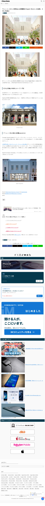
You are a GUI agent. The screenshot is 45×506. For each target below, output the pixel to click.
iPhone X (19, 480)
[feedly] (27, 255)
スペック (29, 484)
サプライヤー (20, 484)
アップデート (28, 482)
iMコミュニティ (18, 234)
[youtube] (25, 255)
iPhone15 (12, 480)
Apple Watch (34, 475)
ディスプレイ (13, 486)
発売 (32, 488)
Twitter (11, 482)
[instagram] (20, 255)
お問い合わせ (13, 495)
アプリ (35, 482)
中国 (41, 486)
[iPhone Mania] (5, 1)
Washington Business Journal (12, 192)
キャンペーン (11, 484)
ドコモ (28, 486)
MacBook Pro (33, 480)
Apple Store (25, 475)
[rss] (30, 255)
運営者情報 (7, 495)
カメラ (4, 484)
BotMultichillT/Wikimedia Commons (13, 193)
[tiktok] (22, 255)
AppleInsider (24, 192)
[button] (5, 48)
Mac (25, 480)
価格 (3, 488)
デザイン (22, 486)
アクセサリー (19, 482)
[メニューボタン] (44, 1)
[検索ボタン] (41, 1)
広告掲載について (22, 496)
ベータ (35, 486)
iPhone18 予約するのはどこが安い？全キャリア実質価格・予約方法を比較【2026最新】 (26, 209)
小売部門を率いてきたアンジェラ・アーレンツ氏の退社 (14, 144)
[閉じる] (43, 492)
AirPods (4, 475)
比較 (21, 488)
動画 (9, 488)
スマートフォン (37, 484)
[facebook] (15, 255)
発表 (37, 488)
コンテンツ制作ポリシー (21, 495)
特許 (26, 488)
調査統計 (4, 490)
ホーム (3, 495)
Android (11, 475)
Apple (17, 475)
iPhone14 (4, 480)
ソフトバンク (4, 486)
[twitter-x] (18, 255)
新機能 (15, 488)
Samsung (4, 482)
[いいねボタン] (3, 200)
